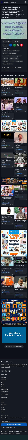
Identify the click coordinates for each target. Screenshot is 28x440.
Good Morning (4, 389)
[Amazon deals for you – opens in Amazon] (14, 181)
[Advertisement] (14, 437)
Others (3, 412)
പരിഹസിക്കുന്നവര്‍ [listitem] (7, 50)
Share (6, 45)
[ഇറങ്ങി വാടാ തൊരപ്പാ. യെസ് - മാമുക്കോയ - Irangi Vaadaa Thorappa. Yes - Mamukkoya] (7, 281)
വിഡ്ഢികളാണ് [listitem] (16, 50)
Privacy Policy (4, 391)
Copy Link (7, 41)
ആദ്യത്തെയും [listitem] (12, 53)
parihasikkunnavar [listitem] (14, 58)
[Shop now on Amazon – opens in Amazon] (14, 243)
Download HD (6, 92)
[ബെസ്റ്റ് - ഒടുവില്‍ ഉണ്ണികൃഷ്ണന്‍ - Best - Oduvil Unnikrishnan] (20, 137)
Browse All (3, 379)
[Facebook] (2, 371)
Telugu (3, 409)
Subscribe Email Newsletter (14, 424)
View (4, 90)
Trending (3, 377)
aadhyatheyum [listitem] (19, 61)
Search (3, 382)
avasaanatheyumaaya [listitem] (8, 63)
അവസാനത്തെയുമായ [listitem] (8, 55)
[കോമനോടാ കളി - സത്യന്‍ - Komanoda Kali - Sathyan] (20, 160)
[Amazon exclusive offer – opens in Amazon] (14, 312)
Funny (2, 384)
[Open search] (25, 2)
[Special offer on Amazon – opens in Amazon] (14, 125)
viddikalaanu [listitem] (5, 61)
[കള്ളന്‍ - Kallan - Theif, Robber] (7, 135)
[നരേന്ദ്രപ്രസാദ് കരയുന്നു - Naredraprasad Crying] (20, 82)
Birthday (3, 387)
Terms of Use (4, 394)
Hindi (2, 402)
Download (16, 41)
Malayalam (4, 404)
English (3, 400)
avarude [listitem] (12, 61)
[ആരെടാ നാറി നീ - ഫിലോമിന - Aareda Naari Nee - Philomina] (20, 100)
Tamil (2, 407)
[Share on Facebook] (10, 45)
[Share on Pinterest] (21, 45)
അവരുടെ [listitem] (5, 53)
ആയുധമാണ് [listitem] (18, 55)
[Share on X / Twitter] (17, 45)
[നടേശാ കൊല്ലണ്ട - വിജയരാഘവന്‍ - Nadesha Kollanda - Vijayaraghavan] (20, 282)
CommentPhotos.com (7, 362)
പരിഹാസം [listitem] (5, 58)
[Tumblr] (9, 371)
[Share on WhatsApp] (14, 45)
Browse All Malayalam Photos (15, 346)
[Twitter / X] (6, 371)
